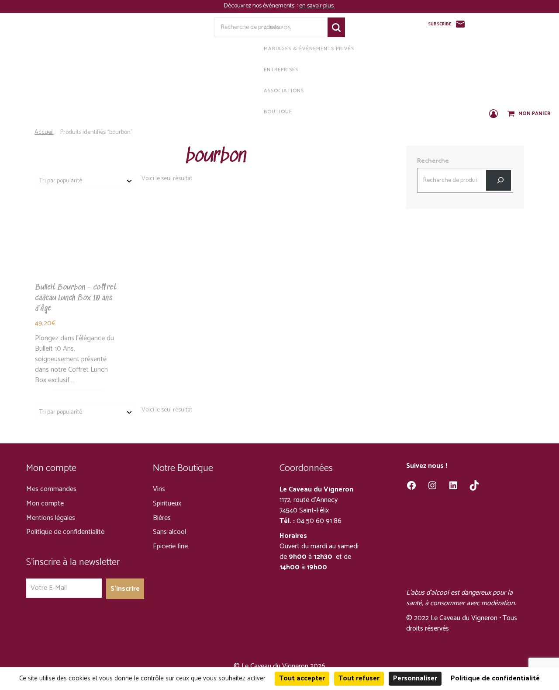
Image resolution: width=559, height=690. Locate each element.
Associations (284, 91)
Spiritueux (167, 503)
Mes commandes (51, 489)
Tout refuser (359, 678)
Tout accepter (302, 678)
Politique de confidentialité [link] (495, 678)
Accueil (44, 132)
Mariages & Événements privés (309, 49)
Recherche (336, 27)
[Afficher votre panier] (511, 114)
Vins (159, 489)
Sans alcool (169, 532)
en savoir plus (317, 6)
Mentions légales (50, 518)
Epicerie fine (170, 546)
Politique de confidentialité (65, 532)
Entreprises (281, 70)
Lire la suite (77, 263)
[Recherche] (498, 180)
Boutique (278, 112)
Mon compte (45, 503)
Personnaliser (415, 678)
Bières (162, 518)
